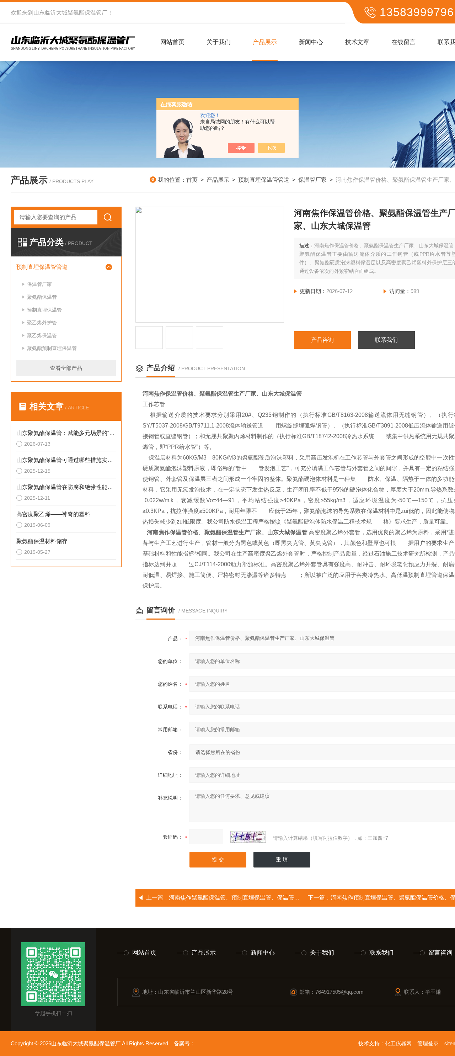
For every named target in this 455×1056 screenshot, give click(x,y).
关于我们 (219, 42)
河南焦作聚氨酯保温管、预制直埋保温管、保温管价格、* (241, 898)
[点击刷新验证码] (248, 837)
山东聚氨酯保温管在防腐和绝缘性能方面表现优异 (66, 487)
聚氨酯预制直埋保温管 (52, 348)
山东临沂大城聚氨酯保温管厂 (70, 13)
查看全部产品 (66, 368)
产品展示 (265, 42)
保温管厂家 (312, 180)
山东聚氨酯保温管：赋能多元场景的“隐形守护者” (66, 433)
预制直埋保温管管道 (263, 180)
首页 (192, 180)
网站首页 (172, 42)
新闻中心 (311, 42)
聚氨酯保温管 (42, 297)
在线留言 (403, 42)
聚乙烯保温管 (42, 335)
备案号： (184, 1043)
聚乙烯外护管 (42, 322)
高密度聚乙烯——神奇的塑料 (53, 514)
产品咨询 (322, 340)
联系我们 (386, 340)
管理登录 (428, 1043)
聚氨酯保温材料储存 (42, 541)
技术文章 (357, 42)
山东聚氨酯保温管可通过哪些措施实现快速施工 (66, 460)
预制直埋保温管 (44, 310)
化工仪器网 (398, 1043)
